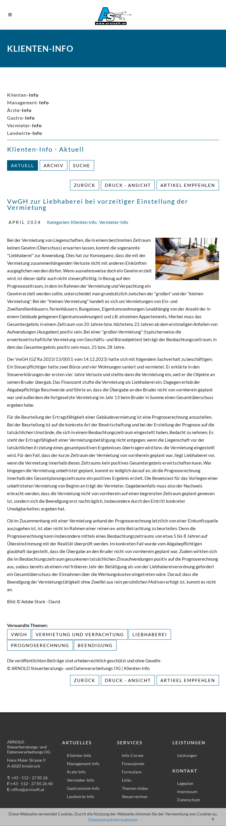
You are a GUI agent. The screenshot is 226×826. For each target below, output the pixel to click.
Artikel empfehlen (187, 185)
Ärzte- (19, 110)
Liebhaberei (149, 634)
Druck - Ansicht (128, 185)
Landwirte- (24, 133)
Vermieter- (24, 125)
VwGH (19, 634)
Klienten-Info (84, 222)
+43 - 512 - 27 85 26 (29, 777)
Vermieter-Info (113, 222)
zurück (84, 185)
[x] (213, 819)
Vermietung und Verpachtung (80, 634)
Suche (81, 165)
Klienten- (23, 95)
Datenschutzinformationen (113, 819)
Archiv (54, 165)
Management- (28, 102)
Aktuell (22, 165)
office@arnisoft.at (27, 789)
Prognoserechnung (40, 645)
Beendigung (95, 645)
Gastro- (21, 117)
